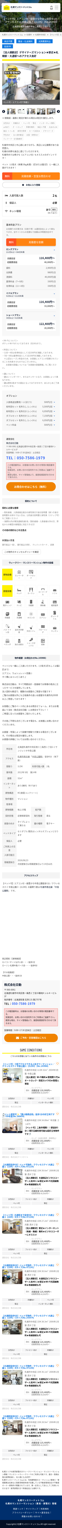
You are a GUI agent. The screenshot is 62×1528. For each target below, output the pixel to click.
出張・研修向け (32, 135)
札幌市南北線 (24, 756)
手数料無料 (30, 127)
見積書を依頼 (36, 242)
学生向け (6, 135)
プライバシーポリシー (22, 1512)
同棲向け (16, 123)
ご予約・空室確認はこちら (33, 1037)
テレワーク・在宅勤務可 (12, 139)
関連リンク (18, 1509)
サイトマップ (32, 1509)
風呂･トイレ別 (9, 131)
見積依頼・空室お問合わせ (36, 176)
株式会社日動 (12, 442)
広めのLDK (53, 127)
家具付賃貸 (21, 131)
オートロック (18, 127)
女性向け (6, 123)
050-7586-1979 (31, 457)
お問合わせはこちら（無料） (31, 487)
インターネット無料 (47, 123)
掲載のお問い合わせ (31, 1516)
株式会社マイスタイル (19, 1157)
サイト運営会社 (42, 1512)
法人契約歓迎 (18, 135)
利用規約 (45, 1509)
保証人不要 (41, 127)
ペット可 (26, 123)
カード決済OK (34, 131)
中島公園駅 (37, 756)
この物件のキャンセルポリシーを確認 (21, 551)
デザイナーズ (48, 131)
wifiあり (6, 127)
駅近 (34, 123)
